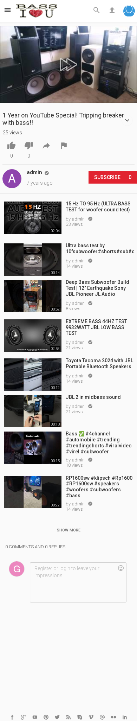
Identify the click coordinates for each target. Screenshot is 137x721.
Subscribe (112, 177)
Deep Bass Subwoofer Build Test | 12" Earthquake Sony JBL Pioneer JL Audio (97, 288)
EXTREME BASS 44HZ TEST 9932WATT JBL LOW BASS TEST (96, 327)
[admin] (11, 178)
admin (79, 219)
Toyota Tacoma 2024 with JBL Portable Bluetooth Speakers (99, 363)
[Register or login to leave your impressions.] (78, 582)
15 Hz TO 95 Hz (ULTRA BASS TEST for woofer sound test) (98, 206)
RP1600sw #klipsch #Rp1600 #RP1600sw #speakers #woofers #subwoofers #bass (99, 486)
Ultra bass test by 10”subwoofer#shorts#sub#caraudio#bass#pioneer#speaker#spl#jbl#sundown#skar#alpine (100, 248)
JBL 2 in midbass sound (93, 397)
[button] (129, 12)
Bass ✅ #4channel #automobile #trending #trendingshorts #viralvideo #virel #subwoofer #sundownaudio (99, 442)
